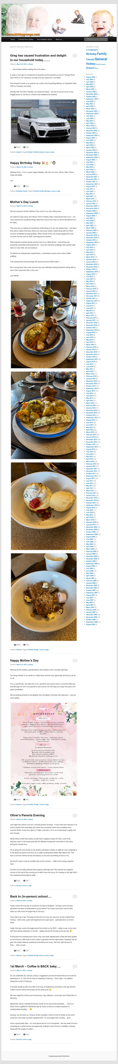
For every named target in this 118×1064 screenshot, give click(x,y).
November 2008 (91, 559)
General (19, 152)
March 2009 (90, 549)
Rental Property (101, 64)
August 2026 (90, 77)
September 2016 (92, 330)
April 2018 (89, 284)
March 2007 (90, 607)
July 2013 (89, 422)
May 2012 (89, 456)
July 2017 (89, 306)
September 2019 (92, 242)
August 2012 (90, 449)
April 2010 (89, 517)
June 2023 (89, 140)
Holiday (91, 64)
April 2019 (89, 254)
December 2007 (91, 585)
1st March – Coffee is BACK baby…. (35, 966)
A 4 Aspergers (92, 49)
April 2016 (89, 342)
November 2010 (91, 500)
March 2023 (90, 147)
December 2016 (91, 323)
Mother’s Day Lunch (24, 202)
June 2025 (89, 101)
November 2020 (91, 208)
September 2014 (92, 388)
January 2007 (91, 612)
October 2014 (91, 386)
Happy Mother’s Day (24, 660)
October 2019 (91, 240)
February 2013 (91, 434)
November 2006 (91, 617)
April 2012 (89, 459)
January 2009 (91, 554)
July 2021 (89, 189)
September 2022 (92, 157)
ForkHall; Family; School (36, 955)
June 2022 (89, 164)
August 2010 (90, 507)
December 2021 (91, 177)
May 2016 (89, 340)
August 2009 (90, 537)
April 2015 (89, 371)
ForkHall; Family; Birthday (41, 191)
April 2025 (89, 106)
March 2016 (90, 344)
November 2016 (91, 325)
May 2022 (89, 167)
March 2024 (90, 125)
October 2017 (91, 298)
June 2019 (89, 250)
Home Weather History (44, 39)
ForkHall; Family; (33, 650)
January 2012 (91, 466)
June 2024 (89, 118)
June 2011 (89, 483)
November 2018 (91, 267)
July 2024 (89, 116)
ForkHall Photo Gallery (25, 39)
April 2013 (89, 430)
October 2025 (91, 96)
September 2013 (92, 417)
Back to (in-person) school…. (31, 896)
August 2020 (90, 216)
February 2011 (91, 493)
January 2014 (91, 408)
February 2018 (91, 289)
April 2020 (89, 225)
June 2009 (89, 542)
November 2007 (91, 588)
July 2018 (89, 276)
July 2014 (89, 393)
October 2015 (91, 357)
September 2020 (92, 213)
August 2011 (90, 478)
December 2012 (91, 439)
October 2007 (91, 590)
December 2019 (91, 235)
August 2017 (90, 303)
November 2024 (91, 111)
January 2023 (91, 150)
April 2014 (89, 400)
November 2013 (91, 413)
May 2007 (89, 602)
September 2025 (92, 99)
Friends (90, 59)
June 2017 (89, 308)
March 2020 (90, 228)
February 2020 (91, 230)
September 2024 (92, 113)
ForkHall (35, 152)
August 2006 (90, 624)
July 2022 (89, 162)
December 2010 (91, 498)
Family (30, 152)
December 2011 (91, 469)
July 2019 (89, 247)
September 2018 (92, 271)
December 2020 (91, 206)
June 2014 (89, 396)
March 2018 (90, 286)
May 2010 (89, 515)
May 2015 (89, 369)
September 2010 (92, 505)
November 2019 (91, 237)
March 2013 (90, 432)
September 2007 (92, 593)
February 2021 (91, 201)
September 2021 (92, 184)
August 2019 (90, 245)
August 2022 (90, 160)
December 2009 (91, 527)
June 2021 (89, 191)
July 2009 (89, 539)
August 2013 (90, 420)
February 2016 (91, 347)
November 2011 (91, 471)
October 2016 (91, 327)
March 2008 (90, 578)
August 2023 (90, 138)
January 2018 (91, 291)
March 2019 (90, 257)
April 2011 (89, 488)
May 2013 (89, 427)
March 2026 (90, 89)
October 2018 (91, 269)
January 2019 (91, 262)
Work (96, 68)
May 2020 (89, 223)
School (90, 67)
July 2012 (89, 451)
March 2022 (90, 172)
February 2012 (91, 464)
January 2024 (91, 128)
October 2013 (91, 415)
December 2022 (91, 152)
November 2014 (91, 383)
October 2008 (91, 561)
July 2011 (89, 481)
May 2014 (89, 398)
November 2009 (91, 529)
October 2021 (91, 181)
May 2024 (89, 121)
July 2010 (89, 510)
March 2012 (90, 461)
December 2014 (91, 381)
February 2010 (91, 522)
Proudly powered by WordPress (59, 1056)
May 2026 (89, 84)
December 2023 (91, 130)
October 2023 (91, 133)
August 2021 (90, 186)
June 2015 (89, 366)
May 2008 (89, 573)
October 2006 (91, 619)
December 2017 (91, 293)
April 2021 (89, 196)
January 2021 (91, 203)
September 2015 (92, 359)
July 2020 (89, 218)
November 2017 (91, 296)
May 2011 (89, 486)
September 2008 (92, 563)
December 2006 (91, 614)
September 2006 (92, 622)
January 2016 (91, 349)
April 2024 (89, 123)
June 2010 (89, 512)
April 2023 (89, 145)
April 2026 (89, 87)
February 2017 (91, 318)
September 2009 (92, 534)
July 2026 (89, 79)
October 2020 (91, 211)
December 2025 (91, 94)
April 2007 (89, 605)
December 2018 (91, 264)
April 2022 (89, 169)
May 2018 (89, 281)
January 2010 (91, 524)
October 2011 (91, 473)
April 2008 (89, 575)
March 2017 (90, 315)
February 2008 (91, 580)
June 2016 (89, 337)
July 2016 (89, 335)
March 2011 (90, 490)
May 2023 (89, 143)
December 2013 (91, 410)
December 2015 (91, 352)
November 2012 (91, 442)
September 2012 (92, 447)
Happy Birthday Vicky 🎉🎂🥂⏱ (32, 163)
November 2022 (91, 155)
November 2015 (91, 354)
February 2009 (91, 551)
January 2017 (91, 320)
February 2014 (91, 405)
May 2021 (89, 194)
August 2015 (90, 361)
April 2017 (89, 313)
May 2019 (89, 252)
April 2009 (89, 546)
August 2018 (90, 274)
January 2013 (91, 437)
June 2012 (89, 454)
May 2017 (89, 310)
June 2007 (89, 600)
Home (13, 39)
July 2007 (89, 597)
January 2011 (91, 495)
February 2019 (91, 259)
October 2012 (91, 444)
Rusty (31, 64)
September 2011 (92, 476)
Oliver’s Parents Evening (27, 815)
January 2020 (91, 233)
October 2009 (91, 532)
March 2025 (90, 108)
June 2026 (89, 82)
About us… (59, 39)
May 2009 (89, 544)
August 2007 (90, 595)
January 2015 (91, 378)
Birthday (19, 191)
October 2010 (91, 503)
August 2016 (90, 332)
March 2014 (90, 403)
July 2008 (89, 568)
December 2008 (91, 556)
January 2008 (91, 583)
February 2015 (91, 376)
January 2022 (91, 174)
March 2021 (90, 198)
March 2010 (90, 520)
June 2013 (89, 425)
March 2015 (90, 374)
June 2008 (89, 571)
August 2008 (90, 566)
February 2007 (91, 610)
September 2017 (92, 301)
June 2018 (89, 279)
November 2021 (91, 179)
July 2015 (89, 364)
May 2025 (89, 104)
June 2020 (89, 220)
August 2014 (90, 391)
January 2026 (91, 92)
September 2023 (92, 135)
